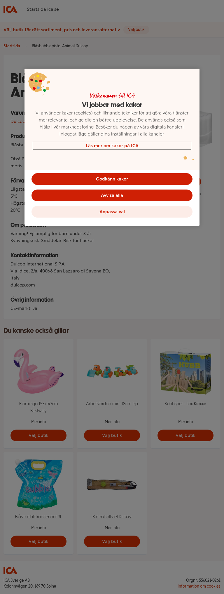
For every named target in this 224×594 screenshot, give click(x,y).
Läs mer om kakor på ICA (112, 145)
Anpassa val (112, 211)
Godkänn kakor (112, 179)
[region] (112, 147)
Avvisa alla (112, 195)
